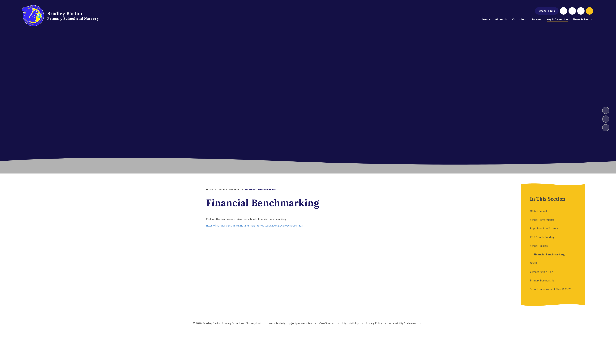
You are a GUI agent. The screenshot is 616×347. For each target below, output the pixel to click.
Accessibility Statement (403, 323)
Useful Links (547, 11)
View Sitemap (327, 323)
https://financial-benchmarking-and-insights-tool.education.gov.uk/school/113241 (255, 225)
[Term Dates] (572, 11)
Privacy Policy (374, 323)
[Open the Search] (589, 11)
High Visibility (350, 323)
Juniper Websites (301, 323)
